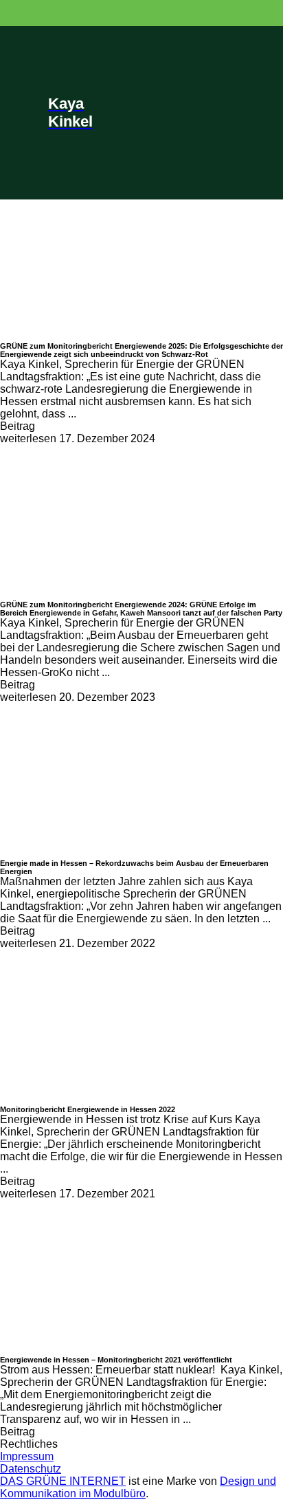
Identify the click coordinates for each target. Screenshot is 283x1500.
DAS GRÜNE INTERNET (63, 1481)
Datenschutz (30, 1469)
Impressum (27, 1456)
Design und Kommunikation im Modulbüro (138, 1487)
